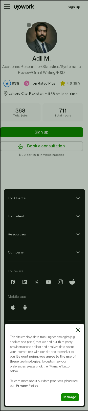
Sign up (41, 132)
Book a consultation (46, 146)
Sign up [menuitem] (74, 7)
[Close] (78, 330)
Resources (17, 234)
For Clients (16, 198)
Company (16, 252)
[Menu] (7, 6)
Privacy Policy (27, 386)
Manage (70, 397)
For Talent (16, 216)
